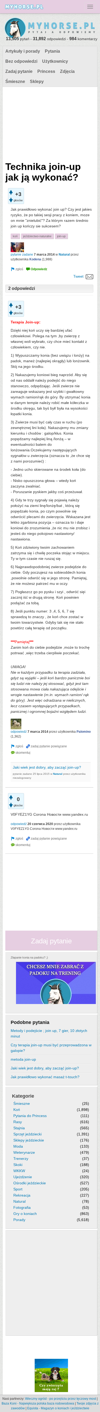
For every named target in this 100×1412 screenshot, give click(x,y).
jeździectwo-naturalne (37, 236)
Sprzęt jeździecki (27, 1134)
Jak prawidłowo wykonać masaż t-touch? (45, 1077)
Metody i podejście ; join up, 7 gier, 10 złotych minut (49, 1033)
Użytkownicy (55, 61)
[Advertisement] (49, 123)
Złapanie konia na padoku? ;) (29, 957)
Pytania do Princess (30, 1116)
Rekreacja (21, 1195)
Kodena (35, 259)
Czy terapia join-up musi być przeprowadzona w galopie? (51, 1048)
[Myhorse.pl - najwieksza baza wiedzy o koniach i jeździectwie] (50, 28)
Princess (46, 71)
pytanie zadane (22, 254)
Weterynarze (24, 1152)
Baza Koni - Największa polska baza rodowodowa (38, 1403)
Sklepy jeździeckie (28, 1140)
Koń (16, 1109)
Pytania (52, 51)
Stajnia (19, 1128)
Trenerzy (20, 1158)
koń (15, 236)
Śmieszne (15, 81)
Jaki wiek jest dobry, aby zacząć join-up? (47, 767)
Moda (18, 1146)
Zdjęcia (67, 71)
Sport (17, 1189)
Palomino (84, 732)
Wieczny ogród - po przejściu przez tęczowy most (60, 1399)
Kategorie (23, 1096)
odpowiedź (19, 732)
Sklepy (37, 81)
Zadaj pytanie (19, 71)
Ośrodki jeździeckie (29, 1183)
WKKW (19, 1171)
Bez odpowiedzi (21, 61)
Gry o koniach (25, 1213)
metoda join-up (23, 1059)
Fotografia (22, 1207)
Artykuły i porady (22, 51)
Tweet (78, 276)
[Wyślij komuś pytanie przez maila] (89, 276)
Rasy (17, 1122)
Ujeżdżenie (22, 1177)
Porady (19, 1220)
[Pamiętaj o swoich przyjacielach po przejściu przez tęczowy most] (51, 1375)
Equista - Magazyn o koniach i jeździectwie (58, 1408)
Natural (64, 254)
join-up (61, 236)
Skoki (17, 1165)
